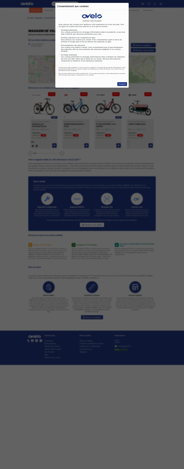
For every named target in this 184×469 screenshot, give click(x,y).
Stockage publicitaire (69, 30)
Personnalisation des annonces (73, 45)
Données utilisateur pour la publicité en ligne (78, 38)
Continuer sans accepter (92, 21)
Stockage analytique (69, 55)
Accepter (122, 84)
